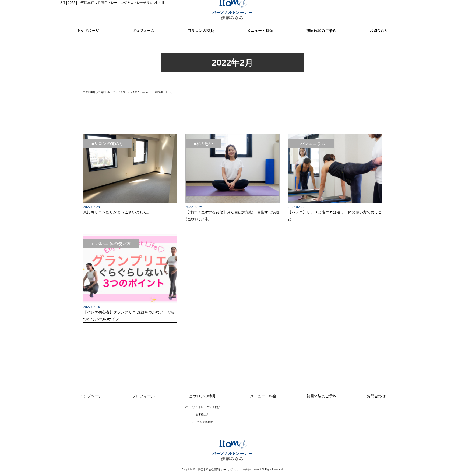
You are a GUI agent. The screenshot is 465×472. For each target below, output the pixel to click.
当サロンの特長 (201, 31)
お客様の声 (202, 414)
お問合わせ (378, 31)
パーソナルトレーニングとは (202, 407)
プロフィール (143, 31)
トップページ (88, 31)
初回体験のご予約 (321, 31)
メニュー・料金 (260, 31)
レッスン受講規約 (202, 422)
